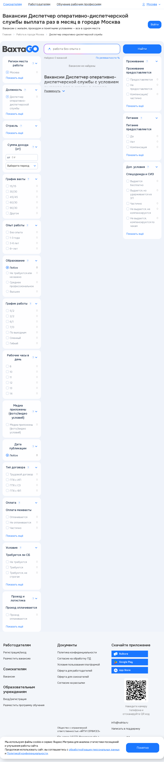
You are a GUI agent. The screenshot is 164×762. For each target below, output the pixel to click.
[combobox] (22, 165)
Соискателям (12, 4)
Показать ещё (14, 78)
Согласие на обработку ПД (74, 658)
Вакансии (9, 676)
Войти (155, 24)
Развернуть (52, 91)
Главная (7, 34)
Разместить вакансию (17, 658)
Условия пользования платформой (78, 664)
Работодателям (39, 4)
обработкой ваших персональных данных (94, 749)
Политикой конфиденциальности (27, 753)
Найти (142, 49)
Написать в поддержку (125, 728)
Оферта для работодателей (74, 670)
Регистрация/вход (14, 652)
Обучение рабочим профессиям (79, 4)
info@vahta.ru (119, 722)
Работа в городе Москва (30, 34)
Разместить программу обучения (23, 705)
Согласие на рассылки (71, 683)
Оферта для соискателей (73, 676)
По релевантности (106, 57)
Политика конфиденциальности (77, 652)
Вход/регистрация (14, 699)
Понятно (143, 748)
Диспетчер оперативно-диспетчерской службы (75, 34)
